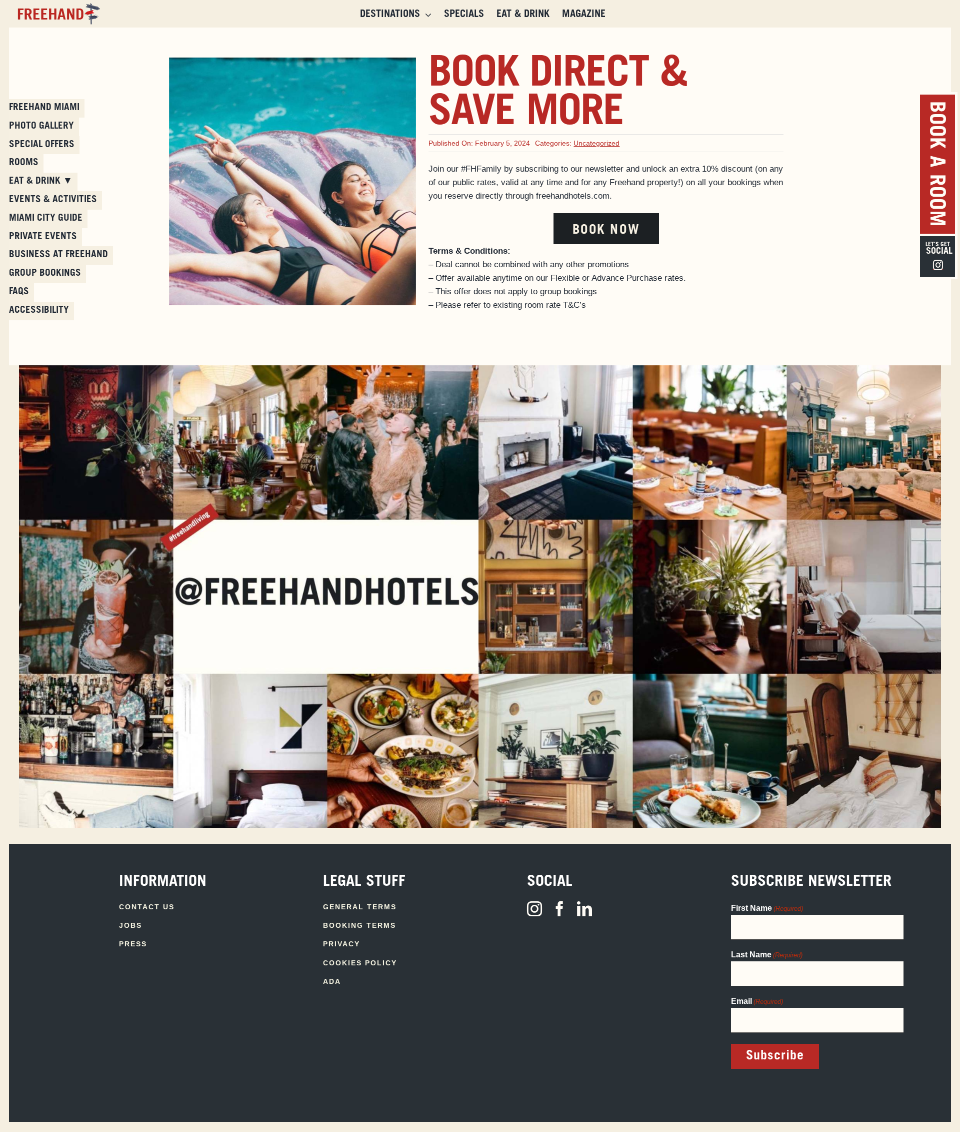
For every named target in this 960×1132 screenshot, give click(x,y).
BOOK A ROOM (935, 164)
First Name (767, 908)
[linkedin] (584, 908)
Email (757, 1001)
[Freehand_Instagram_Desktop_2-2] (709, 369)
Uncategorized (597, 143)
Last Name (766, 954)
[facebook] (559, 908)
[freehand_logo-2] (57, 7)
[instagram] (534, 908)
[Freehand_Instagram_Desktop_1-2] (250, 369)
